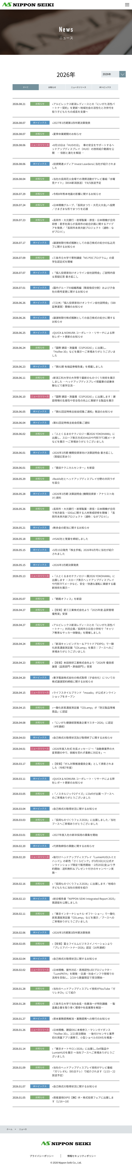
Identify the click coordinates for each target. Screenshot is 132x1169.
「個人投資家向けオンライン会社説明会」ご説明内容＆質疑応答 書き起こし (83, 274)
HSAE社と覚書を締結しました (70, 539)
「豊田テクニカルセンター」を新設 (73, 468)
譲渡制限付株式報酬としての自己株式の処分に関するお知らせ (83, 319)
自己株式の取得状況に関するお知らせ (74, 809)
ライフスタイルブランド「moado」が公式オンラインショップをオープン (84, 694)
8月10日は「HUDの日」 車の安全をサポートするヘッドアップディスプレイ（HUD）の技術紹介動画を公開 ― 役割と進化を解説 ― (83, 149)
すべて (25, 87)
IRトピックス (105, 87)
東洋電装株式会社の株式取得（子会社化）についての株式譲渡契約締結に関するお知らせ (83, 679)
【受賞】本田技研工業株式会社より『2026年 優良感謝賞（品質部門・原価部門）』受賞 (83, 664)
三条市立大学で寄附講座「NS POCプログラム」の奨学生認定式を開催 (83, 259)
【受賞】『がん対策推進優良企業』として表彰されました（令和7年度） (83, 765)
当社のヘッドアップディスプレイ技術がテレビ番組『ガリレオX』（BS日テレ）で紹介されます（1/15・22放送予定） (83, 1071)
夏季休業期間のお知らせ (67, 134)
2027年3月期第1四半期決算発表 (71, 123)
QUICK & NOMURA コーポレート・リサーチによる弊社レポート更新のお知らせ (83, 334)
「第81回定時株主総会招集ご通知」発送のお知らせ (82, 411)
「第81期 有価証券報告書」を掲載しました (77, 366)
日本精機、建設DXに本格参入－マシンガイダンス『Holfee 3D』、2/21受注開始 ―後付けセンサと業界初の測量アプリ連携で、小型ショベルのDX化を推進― (83, 1033)
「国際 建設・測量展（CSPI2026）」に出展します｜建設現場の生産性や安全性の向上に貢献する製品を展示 (84, 398)
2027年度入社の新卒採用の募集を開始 (75, 835)
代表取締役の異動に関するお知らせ (73, 846)
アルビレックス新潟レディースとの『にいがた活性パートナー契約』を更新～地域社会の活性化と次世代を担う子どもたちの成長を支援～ (83, 108)
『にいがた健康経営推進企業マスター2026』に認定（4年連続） (82, 724)
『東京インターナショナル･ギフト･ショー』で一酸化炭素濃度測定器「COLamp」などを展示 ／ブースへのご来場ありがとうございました (83, 917)
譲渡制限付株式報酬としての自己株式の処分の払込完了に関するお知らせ (83, 244)
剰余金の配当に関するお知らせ (70, 528)
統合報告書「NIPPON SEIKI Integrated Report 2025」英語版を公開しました (83, 900)
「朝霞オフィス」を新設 (67, 599)
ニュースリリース (78, 87)
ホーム (9, 1129)
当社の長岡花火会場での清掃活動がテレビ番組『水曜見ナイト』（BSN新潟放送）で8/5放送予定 (83, 181)
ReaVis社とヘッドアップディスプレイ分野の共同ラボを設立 (83, 481)
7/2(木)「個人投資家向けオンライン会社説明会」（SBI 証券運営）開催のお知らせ (84, 304)
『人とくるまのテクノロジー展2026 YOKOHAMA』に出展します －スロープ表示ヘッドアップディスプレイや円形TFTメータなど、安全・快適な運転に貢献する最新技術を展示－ (84, 581)
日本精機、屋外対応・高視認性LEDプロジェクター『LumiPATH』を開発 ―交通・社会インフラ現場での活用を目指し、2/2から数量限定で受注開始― (83, 973)
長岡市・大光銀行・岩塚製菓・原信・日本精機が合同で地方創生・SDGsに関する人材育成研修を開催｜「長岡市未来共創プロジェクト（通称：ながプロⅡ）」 (83, 512)
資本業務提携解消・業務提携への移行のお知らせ (81, 1018)
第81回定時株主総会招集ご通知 (71, 423)
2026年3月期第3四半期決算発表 (71, 932)
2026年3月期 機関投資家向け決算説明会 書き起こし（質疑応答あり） (82, 454)
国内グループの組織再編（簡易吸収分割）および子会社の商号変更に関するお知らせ (83, 289)
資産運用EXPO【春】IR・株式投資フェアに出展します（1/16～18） (83, 1099)
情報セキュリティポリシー (81, 1156)
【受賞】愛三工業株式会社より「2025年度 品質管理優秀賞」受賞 (83, 612)
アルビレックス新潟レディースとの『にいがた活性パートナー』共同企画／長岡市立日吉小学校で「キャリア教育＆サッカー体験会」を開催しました (83, 628)
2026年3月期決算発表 (65, 565)
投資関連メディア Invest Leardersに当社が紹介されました (84, 166)
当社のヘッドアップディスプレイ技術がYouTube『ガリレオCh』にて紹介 (83, 990)
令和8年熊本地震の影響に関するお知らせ (76, 194)
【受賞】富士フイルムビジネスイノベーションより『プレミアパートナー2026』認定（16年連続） (82, 945)
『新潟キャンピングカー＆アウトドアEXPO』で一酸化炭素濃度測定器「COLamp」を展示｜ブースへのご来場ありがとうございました (83, 647)
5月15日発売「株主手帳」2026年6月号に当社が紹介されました (83, 552)
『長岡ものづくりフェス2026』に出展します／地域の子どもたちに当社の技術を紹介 (84, 885)
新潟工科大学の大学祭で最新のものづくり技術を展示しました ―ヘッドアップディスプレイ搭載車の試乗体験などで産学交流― (83, 381)
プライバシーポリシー (42, 1156)
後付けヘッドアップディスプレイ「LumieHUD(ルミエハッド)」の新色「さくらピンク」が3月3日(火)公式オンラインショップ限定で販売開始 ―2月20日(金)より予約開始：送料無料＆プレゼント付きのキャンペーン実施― (84, 864)
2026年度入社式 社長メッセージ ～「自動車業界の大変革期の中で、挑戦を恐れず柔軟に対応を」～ (83, 750)
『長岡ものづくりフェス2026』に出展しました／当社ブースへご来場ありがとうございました (84, 822)
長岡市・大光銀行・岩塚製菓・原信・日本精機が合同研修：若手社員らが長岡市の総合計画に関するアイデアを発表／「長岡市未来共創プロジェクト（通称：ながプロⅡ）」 (83, 225)
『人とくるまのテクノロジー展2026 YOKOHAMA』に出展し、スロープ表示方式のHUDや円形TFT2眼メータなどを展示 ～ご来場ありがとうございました (83, 437)
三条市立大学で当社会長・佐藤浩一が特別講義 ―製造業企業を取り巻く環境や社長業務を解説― (83, 1005)
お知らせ (52, 87)
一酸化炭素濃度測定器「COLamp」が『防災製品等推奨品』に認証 (83, 709)
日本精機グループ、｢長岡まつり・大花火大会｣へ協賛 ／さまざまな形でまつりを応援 (83, 207)
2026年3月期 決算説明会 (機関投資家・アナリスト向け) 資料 (83, 496)
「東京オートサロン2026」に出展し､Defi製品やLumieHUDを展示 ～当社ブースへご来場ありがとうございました (83, 1052)
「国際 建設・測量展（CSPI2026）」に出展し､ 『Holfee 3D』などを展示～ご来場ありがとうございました (83, 351)
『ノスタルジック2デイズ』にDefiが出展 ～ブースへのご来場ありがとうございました (83, 795)
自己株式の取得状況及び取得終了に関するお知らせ (82, 737)
